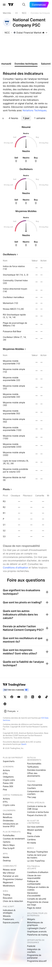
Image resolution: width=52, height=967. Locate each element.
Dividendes (8, 820)
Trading (6, 894)
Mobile (6, 857)
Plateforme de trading (37, 934)
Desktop (7, 860)
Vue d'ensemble (34, 785)
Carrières (31, 839)
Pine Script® (8, 848)
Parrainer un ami (10, 876)
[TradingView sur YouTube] (19, 697)
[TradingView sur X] (5, 697)
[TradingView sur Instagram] (26, 697)
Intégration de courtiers (33, 950)
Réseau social (9, 869)
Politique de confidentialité (33, 882)
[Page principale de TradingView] (10, 5)
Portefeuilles (8, 835)
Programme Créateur (13, 879)
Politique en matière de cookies (38, 888)
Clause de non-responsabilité (34, 876)
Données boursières (36, 770)
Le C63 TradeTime (36, 861)
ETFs (5, 773)
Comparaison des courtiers (35, 792)
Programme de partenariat (34, 956)
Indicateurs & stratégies (9, 911)
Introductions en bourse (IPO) (10, 825)
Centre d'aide (33, 836)
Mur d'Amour (9, 873)
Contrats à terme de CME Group (36, 807)
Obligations (8, 776)
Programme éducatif (37, 961)
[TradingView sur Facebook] (12, 697)
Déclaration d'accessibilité (33, 894)
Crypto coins (9, 780)
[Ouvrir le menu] (4, 5)
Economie (7, 814)
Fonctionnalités (34, 763)
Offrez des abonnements (33, 774)
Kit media (31, 842)
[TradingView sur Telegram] (40, 697)
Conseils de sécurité (36, 899)
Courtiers (31, 788)
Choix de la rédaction (13, 901)
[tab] (13, 118)
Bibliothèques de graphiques (35, 923)
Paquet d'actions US (36, 815)
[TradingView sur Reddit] (5, 704)
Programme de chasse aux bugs (37, 903)
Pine (5, 789)
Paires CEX (8, 783)
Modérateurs (9, 885)
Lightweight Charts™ (36, 928)
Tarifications (33, 767)
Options (6, 842)
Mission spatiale (34, 830)
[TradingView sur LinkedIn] (33, 697)
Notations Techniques (34, 110)
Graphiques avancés (37, 931)
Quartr (23, 744)
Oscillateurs (9, 254)
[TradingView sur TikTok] (46, 697)
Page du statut (34, 908)
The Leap (31, 797)
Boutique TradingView (37, 851)
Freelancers (8, 919)
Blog (29, 833)
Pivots (6, 489)
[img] (43, 32)
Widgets (31, 919)
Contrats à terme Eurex (38, 812)
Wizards (7, 916)
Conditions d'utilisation (15, 567)
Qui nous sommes (35, 826)
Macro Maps (9, 845)
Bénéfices (7, 817)
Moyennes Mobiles (13, 348)
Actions (6, 770)
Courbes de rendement (14, 838)
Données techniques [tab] (26, 63)
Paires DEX (8, 786)
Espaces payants (11, 922)
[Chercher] (24, 5)
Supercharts (8, 761)
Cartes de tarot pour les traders (36, 856)
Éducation (7, 898)
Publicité (31, 946)
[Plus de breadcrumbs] (16, 13)
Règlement (8, 882)
